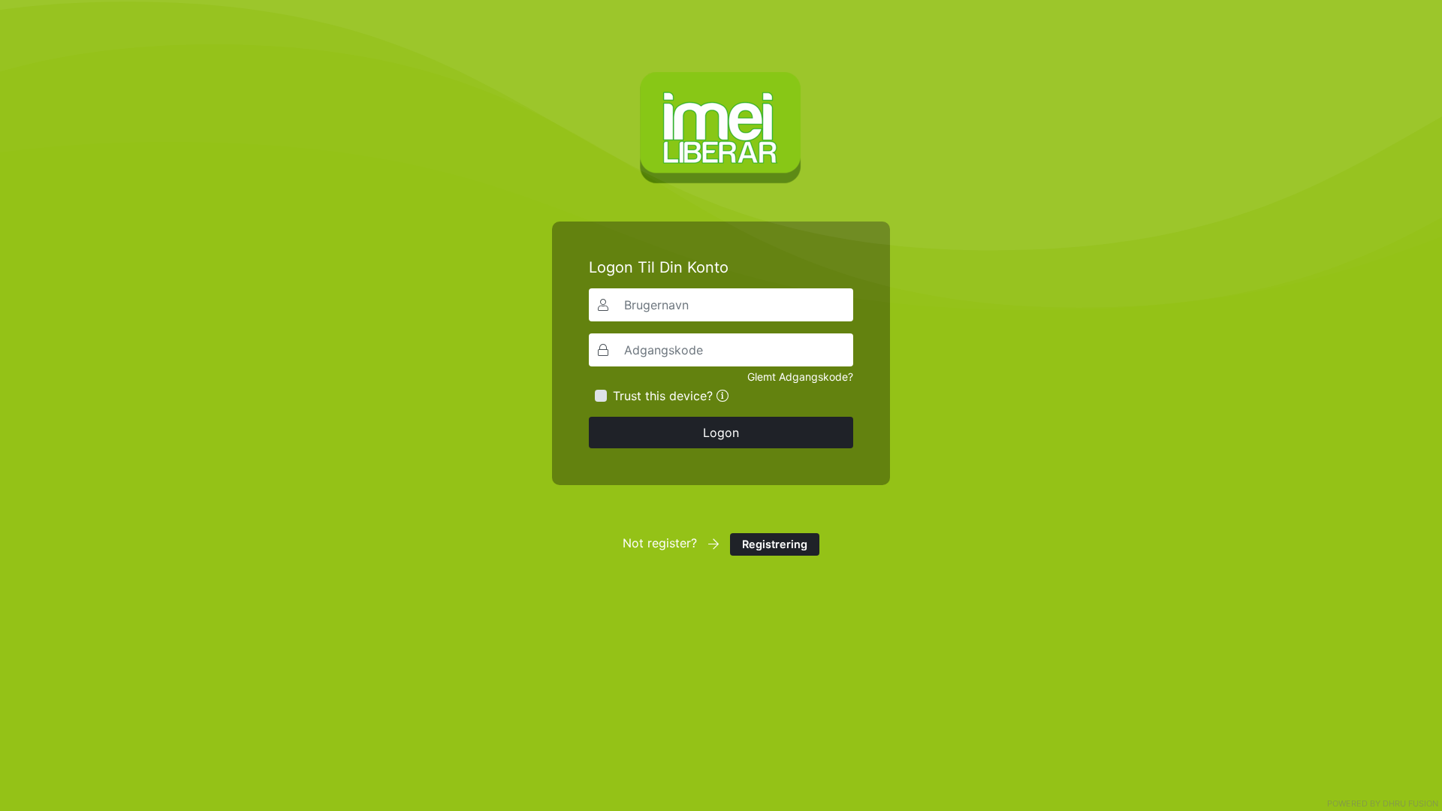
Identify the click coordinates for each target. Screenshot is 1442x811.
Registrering (774, 544)
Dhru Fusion (1410, 803)
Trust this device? (663, 395)
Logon (721, 432)
